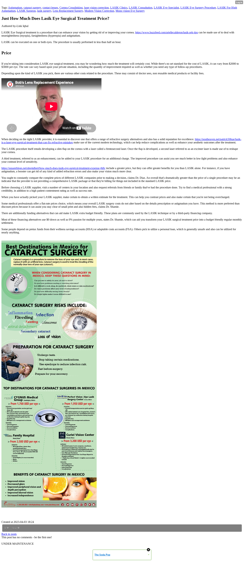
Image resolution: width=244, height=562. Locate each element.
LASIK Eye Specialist (166, 7)
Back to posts (9, 534)
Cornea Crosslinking (71, 7)
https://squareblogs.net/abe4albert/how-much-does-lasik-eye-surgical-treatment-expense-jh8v (53, 168)
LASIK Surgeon (26, 10)
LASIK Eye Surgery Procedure (198, 7)
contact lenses (50, 7)
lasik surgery (44, 10)
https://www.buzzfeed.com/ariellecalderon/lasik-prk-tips (166, 32)
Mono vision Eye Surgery (130, 10)
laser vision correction (96, 7)
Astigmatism (15, 7)
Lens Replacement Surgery (68, 10)
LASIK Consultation (140, 7)
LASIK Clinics (118, 7)
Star (14, 528)
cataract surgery (32, 7)
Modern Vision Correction (99, 10)
